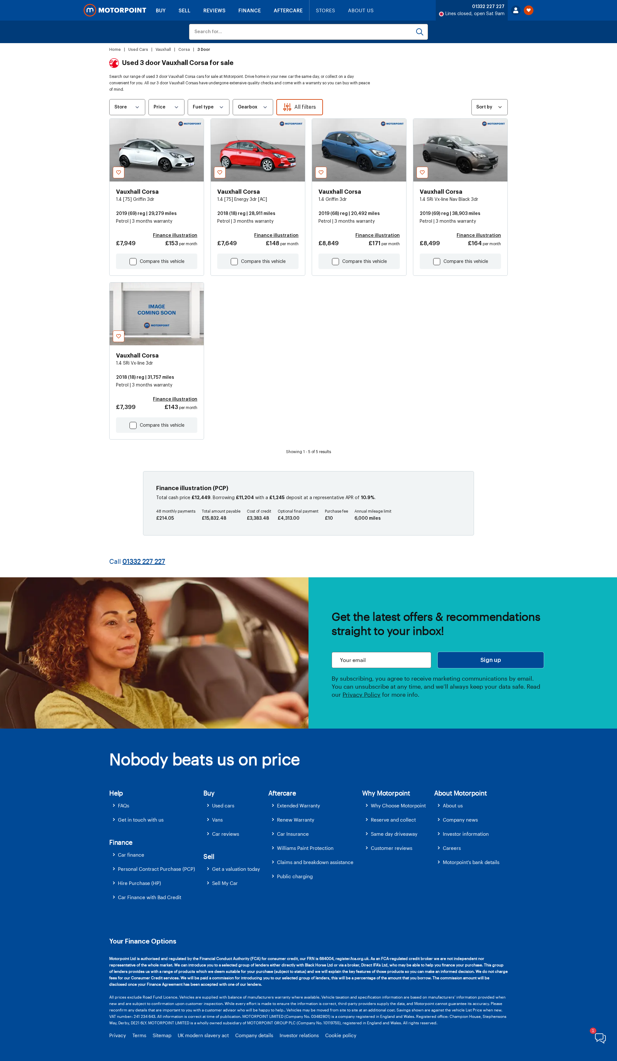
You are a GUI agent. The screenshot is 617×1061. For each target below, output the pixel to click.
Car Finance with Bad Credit (149, 897)
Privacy (117, 1035)
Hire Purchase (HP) (139, 883)
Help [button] (116, 793)
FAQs (123, 805)
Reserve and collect (393, 820)
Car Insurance (293, 834)
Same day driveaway (394, 834)
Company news (460, 820)
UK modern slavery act (203, 1035)
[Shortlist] (528, 10)
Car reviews (225, 834)
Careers (452, 848)
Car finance (131, 855)
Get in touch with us (141, 820)
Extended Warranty (298, 805)
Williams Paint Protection (305, 848)
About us (453, 805)
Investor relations (299, 1035)
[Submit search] (420, 32)
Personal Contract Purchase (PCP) (156, 869)
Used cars (223, 805)
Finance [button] (120, 842)
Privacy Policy (361, 694)
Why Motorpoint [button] (386, 793)
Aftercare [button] (282, 793)
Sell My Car (225, 883)
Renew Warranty (295, 820)
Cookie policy (340, 1035)
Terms (139, 1035)
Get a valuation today (236, 869)
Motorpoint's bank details (471, 862)
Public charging (295, 876)
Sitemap (162, 1035)
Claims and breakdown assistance (315, 862)
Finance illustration (175, 235)
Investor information (466, 834)
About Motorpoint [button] (460, 793)
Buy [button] (208, 793)
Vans (217, 820)
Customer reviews (391, 848)
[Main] (115, 10)
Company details (254, 1035)
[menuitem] (156, 805)
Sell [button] (208, 856)
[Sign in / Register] (516, 10)
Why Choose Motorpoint (398, 805)
